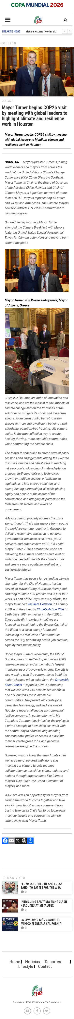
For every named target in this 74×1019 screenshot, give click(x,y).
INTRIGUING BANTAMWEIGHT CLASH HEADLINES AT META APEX (44, 904)
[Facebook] (5, 841)
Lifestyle (25, 966)
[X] (18, 841)
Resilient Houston (39, 604)
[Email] (11, 841)
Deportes (53, 961)
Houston (8, 43)
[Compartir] (30, 841)
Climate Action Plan (50, 609)
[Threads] (24, 841)
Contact (45, 966)
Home (14, 961)
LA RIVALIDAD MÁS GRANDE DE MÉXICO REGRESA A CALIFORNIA (41, 922)
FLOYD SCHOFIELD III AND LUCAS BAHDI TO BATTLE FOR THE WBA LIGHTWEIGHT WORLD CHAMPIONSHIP (45, 887)
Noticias (32, 961)
